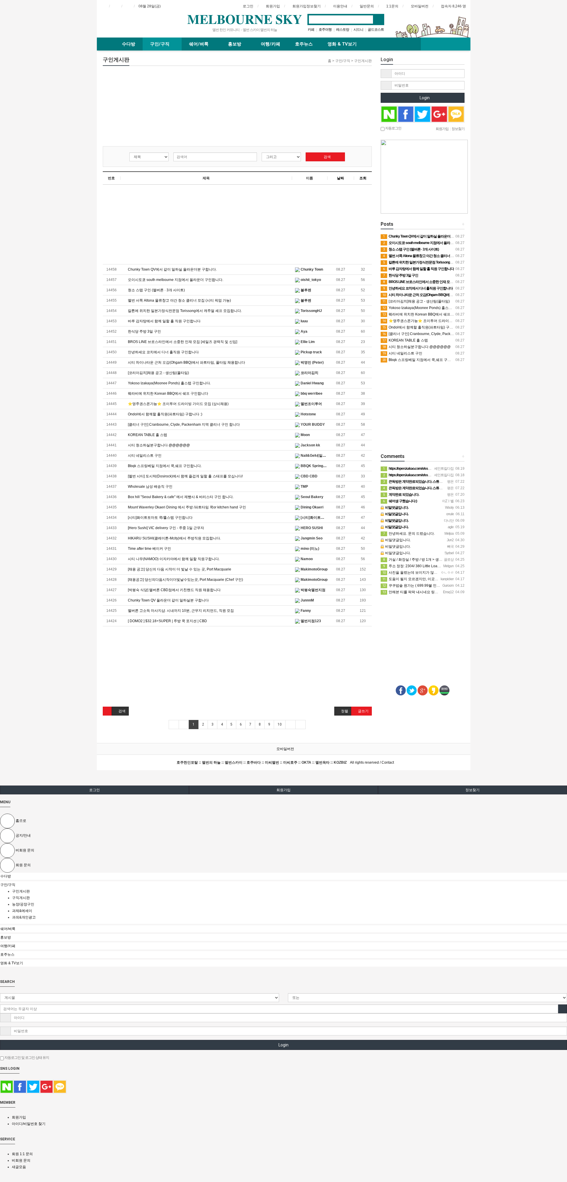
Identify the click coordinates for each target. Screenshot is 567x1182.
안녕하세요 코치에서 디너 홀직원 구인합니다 (163, 352)
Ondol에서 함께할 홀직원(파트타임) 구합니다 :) (164, 414)
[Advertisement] (147, 107)
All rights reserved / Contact (285, 762)
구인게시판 (21, 891)
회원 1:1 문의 (22, 1154)
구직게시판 (21, 898)
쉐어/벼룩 (199, 44)
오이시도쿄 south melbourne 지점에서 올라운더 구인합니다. (175, 280)
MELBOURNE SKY (244, 18)
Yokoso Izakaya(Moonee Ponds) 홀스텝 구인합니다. (169, 383)
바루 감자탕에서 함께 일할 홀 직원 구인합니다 (164, 321)
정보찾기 (472, 790)
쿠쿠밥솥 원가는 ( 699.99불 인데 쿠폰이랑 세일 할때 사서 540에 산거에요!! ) (445, 585)
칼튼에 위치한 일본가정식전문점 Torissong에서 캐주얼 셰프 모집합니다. (184, 311)
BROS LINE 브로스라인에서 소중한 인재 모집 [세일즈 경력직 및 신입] (182, 342)
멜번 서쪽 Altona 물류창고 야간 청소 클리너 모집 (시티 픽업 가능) (179, 300)
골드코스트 (376, 29)
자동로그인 (392, 128)
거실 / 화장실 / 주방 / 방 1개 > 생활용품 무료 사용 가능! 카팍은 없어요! (440, 559)
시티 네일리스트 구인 (144, 455)
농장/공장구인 (23, 904)
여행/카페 (270, 44)
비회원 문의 (21, 1160)
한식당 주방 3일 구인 (144, 331)
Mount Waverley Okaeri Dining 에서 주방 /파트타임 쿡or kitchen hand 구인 (186, 507)
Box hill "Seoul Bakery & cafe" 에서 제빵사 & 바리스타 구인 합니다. (180, 497)
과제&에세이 (22, 911)
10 (280, 724)
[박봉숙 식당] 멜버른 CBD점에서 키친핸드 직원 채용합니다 (174, 590)
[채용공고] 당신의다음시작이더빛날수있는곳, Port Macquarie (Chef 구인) (185, 580)
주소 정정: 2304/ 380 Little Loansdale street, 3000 (425, 566)
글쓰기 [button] (363, 711)
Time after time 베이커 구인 (149, 549)
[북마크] (115, 6)
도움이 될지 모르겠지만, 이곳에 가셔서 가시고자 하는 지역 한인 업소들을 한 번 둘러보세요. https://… (464, 579)
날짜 (340, 178)
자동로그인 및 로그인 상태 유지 (26, 1058)
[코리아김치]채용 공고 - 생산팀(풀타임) (158, 373)
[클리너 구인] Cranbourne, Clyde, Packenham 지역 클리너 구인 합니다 (183, 424)
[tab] (283, 876)
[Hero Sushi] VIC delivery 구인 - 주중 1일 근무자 (165, 528)
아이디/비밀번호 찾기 (28, 1124)
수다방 (128, 44)
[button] (107, 711)
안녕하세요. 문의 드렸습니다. (409, 533)
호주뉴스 (304, 44)
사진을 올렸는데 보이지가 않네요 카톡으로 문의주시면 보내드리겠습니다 (443, 572)
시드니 (358, 29)
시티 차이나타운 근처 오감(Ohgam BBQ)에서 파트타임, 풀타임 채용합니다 (186, 362)
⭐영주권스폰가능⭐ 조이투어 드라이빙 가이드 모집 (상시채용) (178, 404)
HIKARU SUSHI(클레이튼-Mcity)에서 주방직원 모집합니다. (174, 538)
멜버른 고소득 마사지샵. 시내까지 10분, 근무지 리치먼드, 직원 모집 (180, 611)
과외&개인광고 (24, 917)
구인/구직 (160, 44)
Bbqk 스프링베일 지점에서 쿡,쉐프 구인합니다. (164, 466)
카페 (311, 29)
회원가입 (283, 790)
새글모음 (19, 1167)
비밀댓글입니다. (397, 540)
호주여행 (325, 29)
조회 (362, 178)
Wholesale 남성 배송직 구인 (149, 486)
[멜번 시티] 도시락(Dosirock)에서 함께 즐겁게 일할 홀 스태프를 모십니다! (185, 476)
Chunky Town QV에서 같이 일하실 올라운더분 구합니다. (172, 269)
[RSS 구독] (128, 6)
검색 (327, 157)
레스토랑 (342, 29)
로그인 (94, 790)
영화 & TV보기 (342, 44)
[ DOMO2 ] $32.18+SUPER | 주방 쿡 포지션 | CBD (167, 621)
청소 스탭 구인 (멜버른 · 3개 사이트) (156, 290)
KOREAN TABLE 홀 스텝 (147, 435)
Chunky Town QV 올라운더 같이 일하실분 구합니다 (168, 600)
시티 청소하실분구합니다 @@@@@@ (158, 445)
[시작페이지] (103, 6)
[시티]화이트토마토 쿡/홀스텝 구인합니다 (160, 518)
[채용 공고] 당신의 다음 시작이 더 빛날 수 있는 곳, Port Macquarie (179, 569)
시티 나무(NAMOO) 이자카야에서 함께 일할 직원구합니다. (173, 559)
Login (424, 97)
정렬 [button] (344, 711)
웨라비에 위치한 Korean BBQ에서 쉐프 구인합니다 (167, 393)
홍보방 (235, 44)
